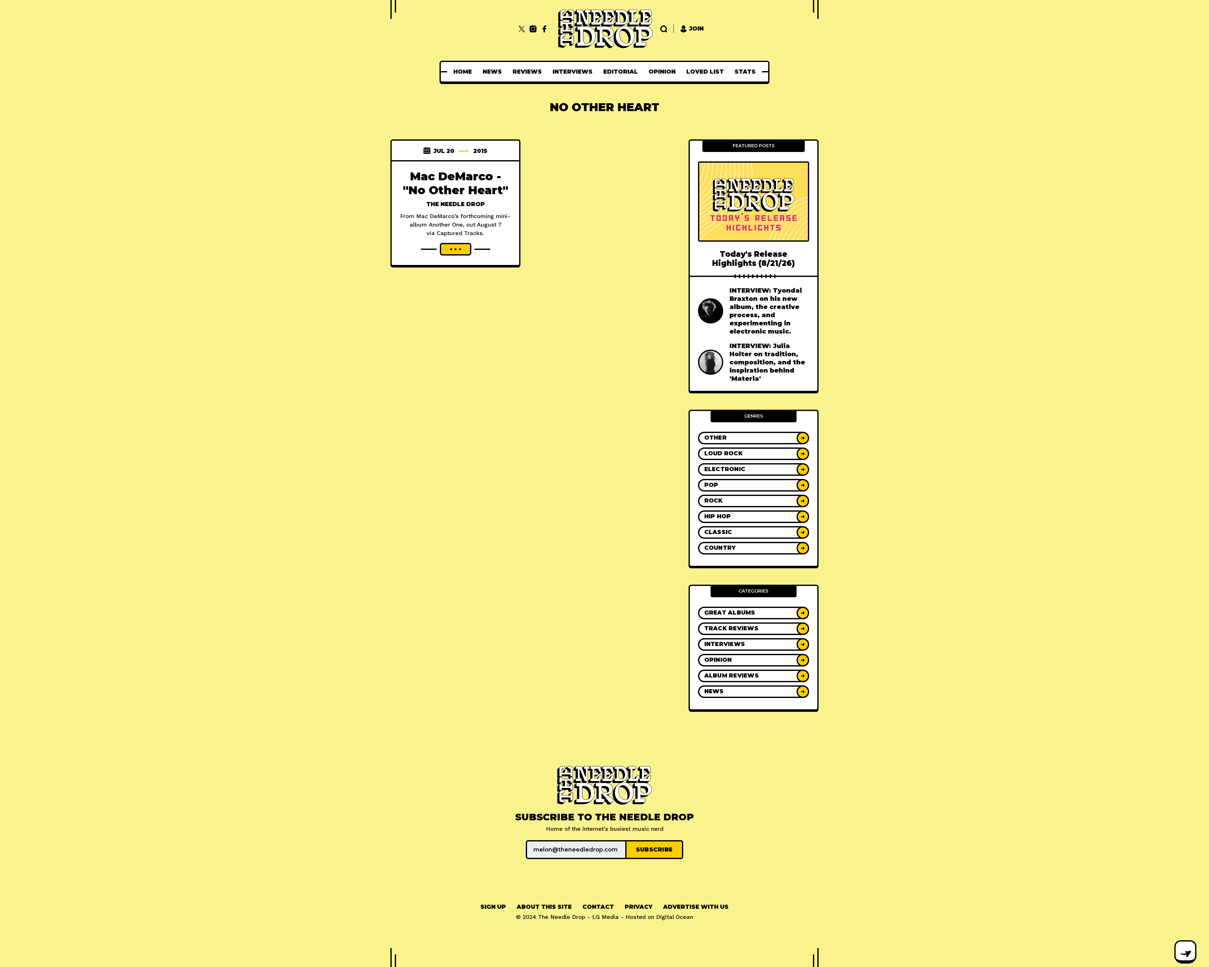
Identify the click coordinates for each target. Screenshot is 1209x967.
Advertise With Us (696, 906)
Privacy (638, 906)
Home (462, 71)
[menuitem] (462, 72)
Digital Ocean (674, 917)
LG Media (605, 917)
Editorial (620, 71)
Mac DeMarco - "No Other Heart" (455, 183)
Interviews (573, 71)
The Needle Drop (455, 204)
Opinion (662, 71)
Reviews (527, 71)
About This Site (544, 906)
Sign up (493, 906)
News (492, 71)
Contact (598, 906)
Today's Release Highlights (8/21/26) (753, 259)
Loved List (705, 71)
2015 (480, 151)
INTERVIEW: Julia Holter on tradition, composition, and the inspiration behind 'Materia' (767, 362)
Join (696, 28)
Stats (745, 71)
